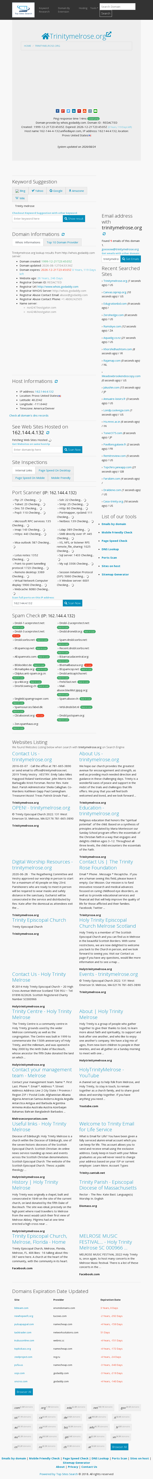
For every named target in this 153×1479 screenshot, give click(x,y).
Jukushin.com (111, 387)
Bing (22, 191)
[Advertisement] (76, 79)
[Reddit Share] (90, 110)
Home (27, 45)
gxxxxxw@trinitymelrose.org (120, 249)
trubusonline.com (24, 1340)
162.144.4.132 (44, 391)
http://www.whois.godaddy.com (58, 286)
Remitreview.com (114, 456)
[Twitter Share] (68, 110)
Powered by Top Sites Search (59, 1474)
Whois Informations (27, 242)
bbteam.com (21, 1308)
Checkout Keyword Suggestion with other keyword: (45, 213)
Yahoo (39, 191)
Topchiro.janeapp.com (117, 467)
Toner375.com (112, 433)
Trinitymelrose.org (47, 45)
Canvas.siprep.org (114, 292)
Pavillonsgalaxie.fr (114, 444)
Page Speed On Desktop (55, 470)
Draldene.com (112, 490)
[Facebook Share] (57, 110)
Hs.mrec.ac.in (111, 421)
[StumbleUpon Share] (84, 110)
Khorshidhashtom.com (117, 349)
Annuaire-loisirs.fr (114, 399)
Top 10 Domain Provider (62, 242)
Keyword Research (44, 9)
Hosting (83, 8)
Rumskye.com (112, 326)
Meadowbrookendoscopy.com (121, 376)
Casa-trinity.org (113, 501)
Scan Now (74, 449)
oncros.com (20, 1381)
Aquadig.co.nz (112, 338)
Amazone (77, 191)
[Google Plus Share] (63, 110)
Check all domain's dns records (29, 415)
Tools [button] (93, 8)
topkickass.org (22, 1348)
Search (105, 13)
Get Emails (132, 259)
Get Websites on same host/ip (31, 444)
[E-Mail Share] (95, 110)
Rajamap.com (112, 360)
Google (57, 191)
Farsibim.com (111, 478)
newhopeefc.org (23, 1316)
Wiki (22, 198)
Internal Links (23, 470)
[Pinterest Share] (79, 110)
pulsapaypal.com (24, 1324)
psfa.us (18, 1365)
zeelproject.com (23, 1357)
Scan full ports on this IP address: (33, 597)
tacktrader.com (22, 1332)
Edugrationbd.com (115, 303)
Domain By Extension (64, 9)
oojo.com (19, 1373)
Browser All (24, 1392)
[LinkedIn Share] (73, 110)
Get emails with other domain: (121, 253)
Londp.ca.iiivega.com (116, 410)
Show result (75, 218)
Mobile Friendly (61, 478)
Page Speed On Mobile (30, 478)
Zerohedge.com (113, 315)
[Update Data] (62, 234)
